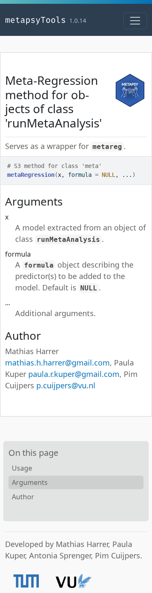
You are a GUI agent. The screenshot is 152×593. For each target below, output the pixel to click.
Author (23, 496)
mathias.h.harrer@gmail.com (57, 362)
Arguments (30, 482)
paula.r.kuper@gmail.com (73, 374)
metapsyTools (35, 19)
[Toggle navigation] (135, 20)
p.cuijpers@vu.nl (65, 385)
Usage (22, 468)
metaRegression (30, 174)
